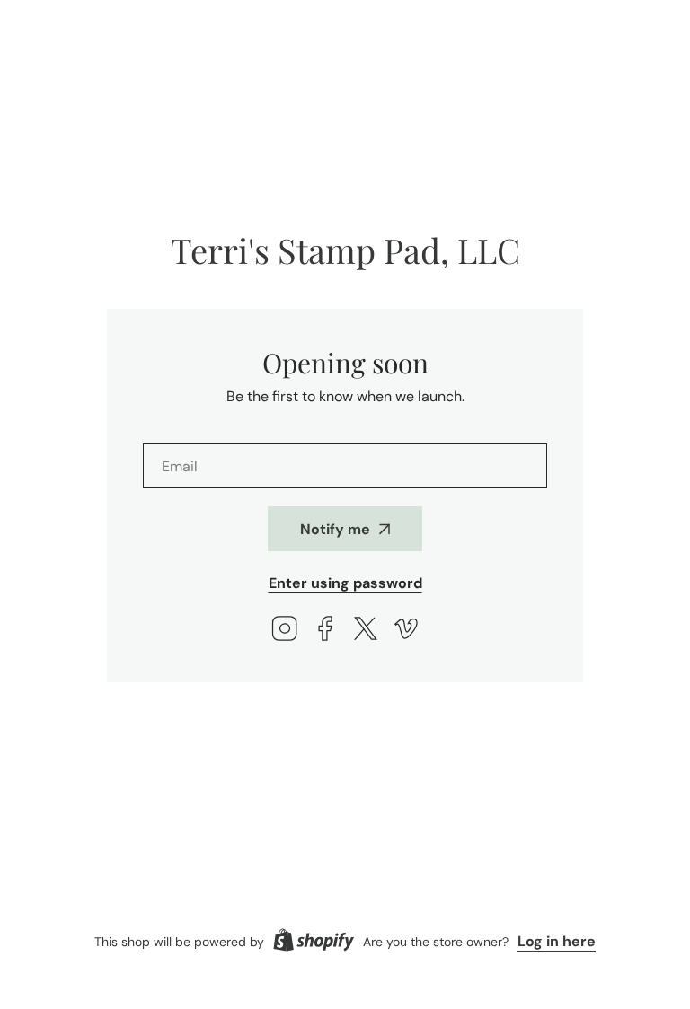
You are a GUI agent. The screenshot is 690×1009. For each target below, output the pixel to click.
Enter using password (345, 583)
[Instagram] (284, 630)
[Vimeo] (406, 630)
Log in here (557, 941)
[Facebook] (325, 630)
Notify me (335, 529)
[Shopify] (313, 941)
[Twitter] (365, 630)
